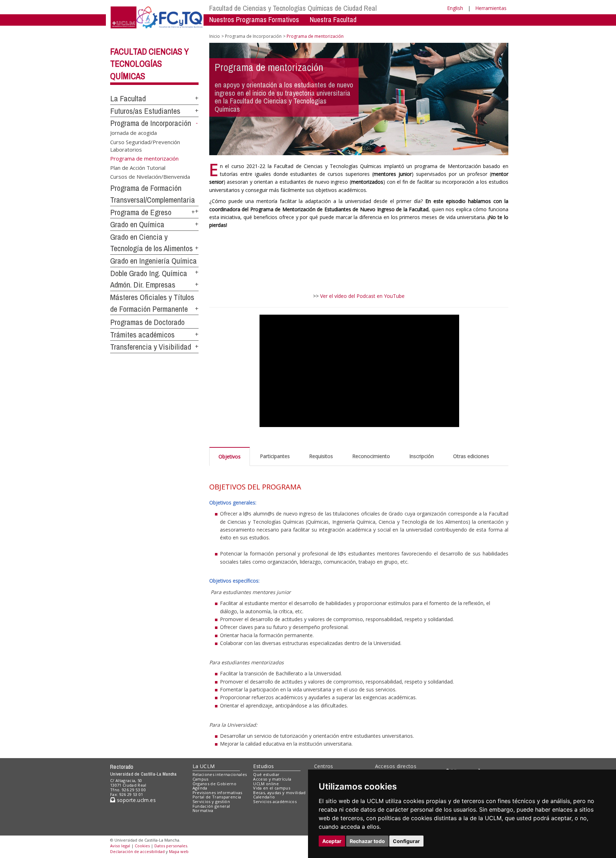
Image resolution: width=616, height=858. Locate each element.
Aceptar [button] (332, 841)
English (455, 8)
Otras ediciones (471, 456)
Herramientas (491, 8)
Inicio (214, 36)
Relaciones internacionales (219, 774)
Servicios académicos (275, 801)
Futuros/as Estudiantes (145, 111)
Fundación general (211, 806)
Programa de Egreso (140, 212)
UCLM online (266, 783)
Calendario (264, 796)
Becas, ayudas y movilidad (279, 792)
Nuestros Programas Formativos (254, 19)
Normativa (203, 810)
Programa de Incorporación (150, 123)
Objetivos (230, 456)
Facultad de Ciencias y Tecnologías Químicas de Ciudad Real (293, 8)
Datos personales (170, 845)
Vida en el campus (271, 788)
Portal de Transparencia (216, 796)
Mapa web (179, 851)
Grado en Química (137, 224)
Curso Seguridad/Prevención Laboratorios (145, 145)
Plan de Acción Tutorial (137, 167)
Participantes (275, 456)
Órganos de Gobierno (214, 783)
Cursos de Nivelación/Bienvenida (150, 176)
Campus (200, 779)
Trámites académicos (142, 334)
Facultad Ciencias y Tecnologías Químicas (149, 64)
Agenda (199, 788)
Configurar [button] (406, 841)
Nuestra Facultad (333, 19)
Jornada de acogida (133, 132)
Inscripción (421, 456)
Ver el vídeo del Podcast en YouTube (362, 296)
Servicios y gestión (211, 801)
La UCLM (203, 766)
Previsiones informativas (217, 792)
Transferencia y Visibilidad (150, 346)
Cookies (142, 845)
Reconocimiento (371, 456)
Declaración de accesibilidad (137, 851)
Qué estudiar (266, 774)
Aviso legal (120, 845)
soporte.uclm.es (135, 800)
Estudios (263, 766)
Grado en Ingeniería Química (153, 260)
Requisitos (321, 456)
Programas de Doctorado (147, 322)
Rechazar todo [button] (367, 841)
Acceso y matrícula (272, 779)
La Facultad (128, 98)
